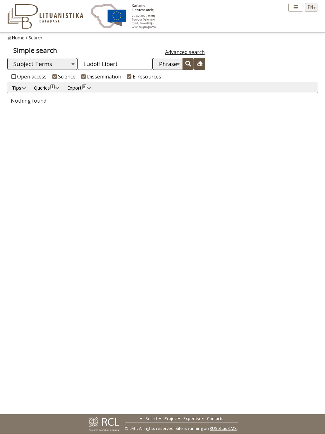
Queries (43, 88)
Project (171, 418)
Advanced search (185, 52)
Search (35, 38)
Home (18, 38)
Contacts (215, 418)
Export (76, 88)
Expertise (192, 418)
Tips (16, 88)
